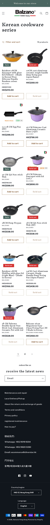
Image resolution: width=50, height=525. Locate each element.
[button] (3, 13)
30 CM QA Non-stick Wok (12, 176)
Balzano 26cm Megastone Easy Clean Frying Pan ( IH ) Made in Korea (36, 327)
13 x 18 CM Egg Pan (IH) (11, 128)
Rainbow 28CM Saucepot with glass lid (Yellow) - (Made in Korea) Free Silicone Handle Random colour (12, 75)
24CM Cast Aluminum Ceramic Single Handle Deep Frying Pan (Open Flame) (37, 274)
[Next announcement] (47, 3)
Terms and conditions (15, 410)
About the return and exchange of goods (23, 404)
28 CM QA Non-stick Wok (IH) (36, 224)
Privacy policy (11, 415)
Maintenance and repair (16, 393)
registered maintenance (16, 421)
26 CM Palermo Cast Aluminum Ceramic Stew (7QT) (36, 129)
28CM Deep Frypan (11, 223)
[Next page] (32, 354)
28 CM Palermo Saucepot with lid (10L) (35, 176)
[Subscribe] (42, 378)
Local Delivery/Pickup (15, 398)
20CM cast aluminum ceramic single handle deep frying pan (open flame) (37, 73)
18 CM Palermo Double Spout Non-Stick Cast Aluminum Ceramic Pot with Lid (12, 327)
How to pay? (10, 427)
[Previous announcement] (2, 3)
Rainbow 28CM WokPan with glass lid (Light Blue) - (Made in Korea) (13, 274)
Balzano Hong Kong (20, 519)
